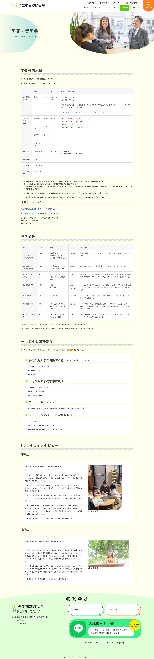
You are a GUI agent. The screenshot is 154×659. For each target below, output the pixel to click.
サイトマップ (108, 643)
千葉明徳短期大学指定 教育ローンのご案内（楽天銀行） (41, 213)
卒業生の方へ (117, 3)
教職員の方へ (121, 643)
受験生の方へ (91, 3)
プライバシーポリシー (92, 643)
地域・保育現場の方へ (132, 3)
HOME (86, 7)
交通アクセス (148, 7)
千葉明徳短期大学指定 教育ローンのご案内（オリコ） (40, 209)
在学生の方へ (104, 3)
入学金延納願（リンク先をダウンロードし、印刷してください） (84, 112)
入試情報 (74, 609)
